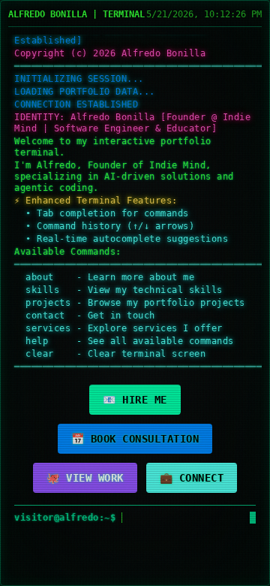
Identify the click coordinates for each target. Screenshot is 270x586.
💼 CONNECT (192, 478)
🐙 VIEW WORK (85, 478)
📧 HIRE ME (135, 400)
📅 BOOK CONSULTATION (135, 439)
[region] (135, 282)
